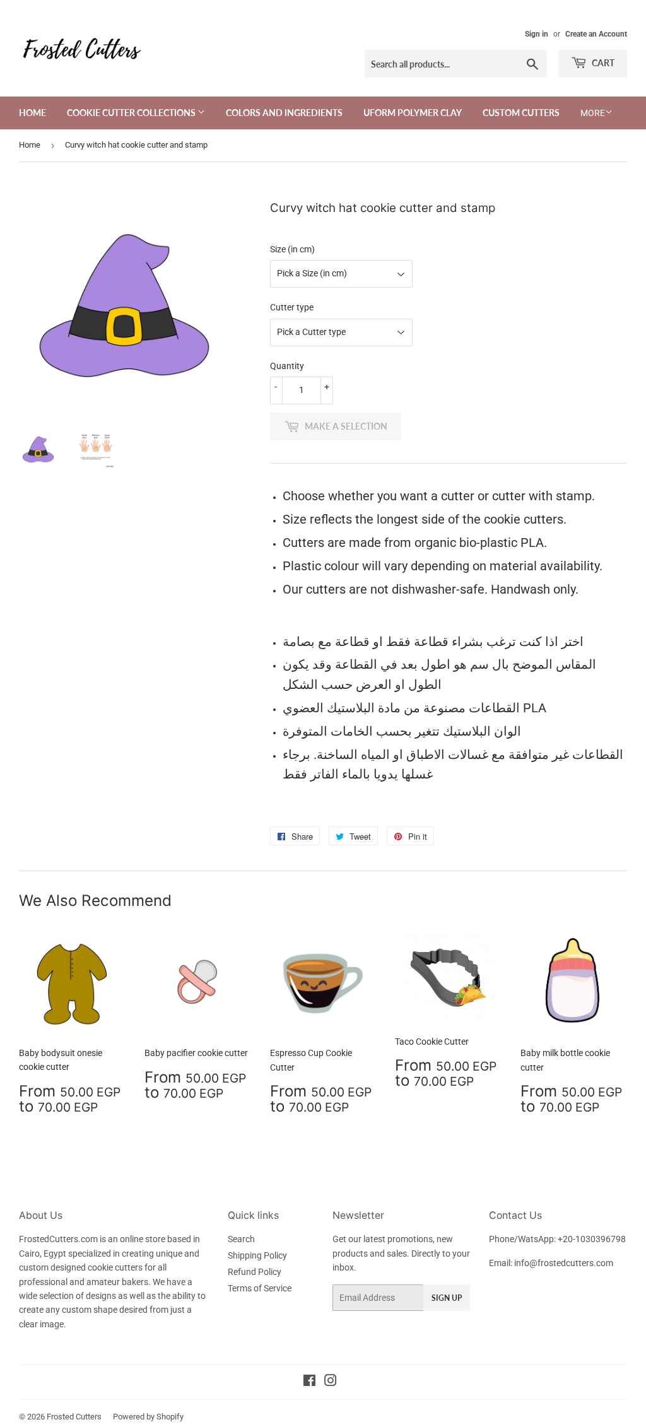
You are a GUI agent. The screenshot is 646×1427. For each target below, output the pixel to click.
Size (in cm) (292, 249)
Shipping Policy (257, 1255)
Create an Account (596, 34)
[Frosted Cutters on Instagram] (330, 1382)
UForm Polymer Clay (412, 112)
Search (241, 1239)
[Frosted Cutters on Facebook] (309, 1382)
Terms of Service (259, 1288)
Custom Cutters (521, 112)
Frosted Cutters (74, 1416)
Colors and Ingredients (284, 112)
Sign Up (447, 1298)
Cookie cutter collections (132, 112)
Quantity (287, 366)
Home (32, 112)
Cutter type (292, 307)
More (592, 113)
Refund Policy (254, 1272)
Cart (602, 62)
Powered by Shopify (148, 1416)
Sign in (536, 34)
